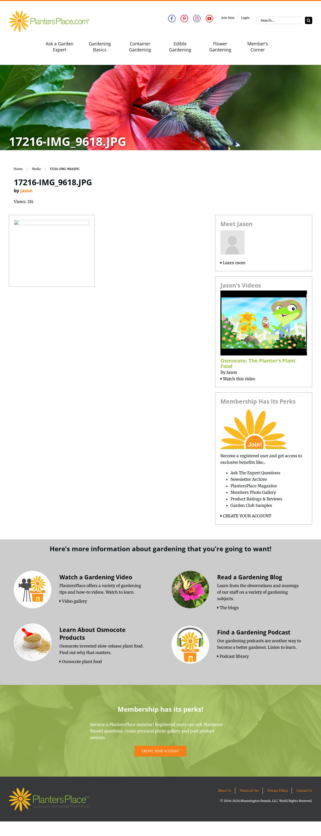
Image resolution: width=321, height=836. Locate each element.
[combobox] (279, 20)
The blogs (229, 607)
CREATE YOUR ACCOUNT (246, 515)
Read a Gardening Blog (249, 577)
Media (36, 169)
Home (18, 169)
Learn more (233, 262)
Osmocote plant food (81, 661)
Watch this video (238, 378)
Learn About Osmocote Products (92, 633)
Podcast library (234, 656)
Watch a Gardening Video (95, 577)
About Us (224, 790)
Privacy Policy (277, 790)
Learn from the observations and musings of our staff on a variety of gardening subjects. (258, 592)
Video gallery (74, 601)
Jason (26, 191)
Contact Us (304, 790)
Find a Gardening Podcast (253, 632)
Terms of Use (249, 790)
